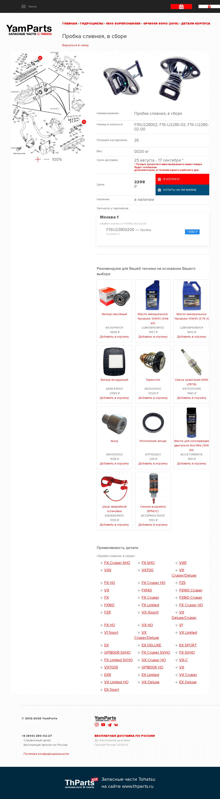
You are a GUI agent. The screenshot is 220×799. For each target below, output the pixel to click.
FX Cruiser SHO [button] (117, 563)
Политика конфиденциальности (46, 754)
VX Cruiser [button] (188, 675)
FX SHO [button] (148, 563)
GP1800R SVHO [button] (117, 652)
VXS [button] (107, 570)
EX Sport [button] (111, 689)
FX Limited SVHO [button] (118, 660)
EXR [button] (107, 675)
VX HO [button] (147, 625)
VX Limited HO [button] (116, 682)
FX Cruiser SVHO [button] (156, 652)
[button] (29, 6)
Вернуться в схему (75, 45)
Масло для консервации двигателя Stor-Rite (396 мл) (191, 445)
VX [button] (106, 590)
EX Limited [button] (150, 675)
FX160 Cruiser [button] (190, 597)
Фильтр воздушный (114, 380)
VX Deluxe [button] (150, 682)
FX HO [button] (109, 583)
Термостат (153, 380)
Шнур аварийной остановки (114, 509)
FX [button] (106, 597)
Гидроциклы (91, 23)
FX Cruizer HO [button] (191, 605)
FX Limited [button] (150, 605)
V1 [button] (181, 625)
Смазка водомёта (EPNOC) (153, 509)
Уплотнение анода (152, 441)
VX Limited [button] (188, 632)
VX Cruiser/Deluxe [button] (184, 573)
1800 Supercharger (123, 23)
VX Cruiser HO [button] (154, 660)
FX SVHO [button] (187, 652)
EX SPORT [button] (188, 645)
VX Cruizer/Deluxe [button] (146, 635)
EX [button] (106, 645)
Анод (114, 441)
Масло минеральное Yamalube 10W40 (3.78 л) (191, 316)
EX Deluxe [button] (188, 682)
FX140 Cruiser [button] (190, 590)
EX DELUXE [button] (151, 645)
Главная (69, 23)
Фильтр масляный (114, 314)
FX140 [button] (147, 590)
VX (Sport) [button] (150, 612)
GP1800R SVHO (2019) (160, 23)
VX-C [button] (183, 660)
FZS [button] (182, 583)
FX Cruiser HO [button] (153, 583)
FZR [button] (107, 612)
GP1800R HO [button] (152, 667)
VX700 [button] (147, 570)
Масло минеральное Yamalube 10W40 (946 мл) (152, 318)
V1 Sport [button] (111, 632)
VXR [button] (182, 563)
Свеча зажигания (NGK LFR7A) (191, 382)
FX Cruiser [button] (150, 597)
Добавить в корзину (114, 336)
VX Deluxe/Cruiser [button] (184, 615)
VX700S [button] (111, 667)
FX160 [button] (109, 605)
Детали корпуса (195, 23)
